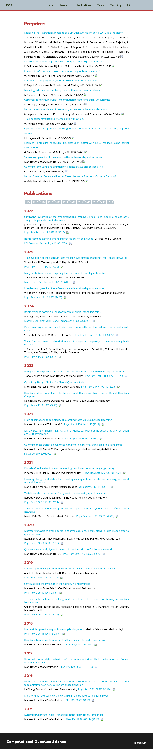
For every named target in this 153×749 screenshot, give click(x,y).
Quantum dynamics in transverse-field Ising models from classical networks (66, 640)
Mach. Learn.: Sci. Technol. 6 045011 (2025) (47, 282)
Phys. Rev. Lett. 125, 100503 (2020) (82, 554)
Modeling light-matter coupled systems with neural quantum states (62, 90)
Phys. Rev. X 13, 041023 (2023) (40, 405)
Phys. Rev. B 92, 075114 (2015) (82, 719)
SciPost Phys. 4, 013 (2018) (77, 644)
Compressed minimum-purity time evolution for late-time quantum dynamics (67, 99)
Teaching (115, 5)
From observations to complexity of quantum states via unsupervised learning (68, 420)
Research (65, 5)
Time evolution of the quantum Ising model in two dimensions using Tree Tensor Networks (75, 257)
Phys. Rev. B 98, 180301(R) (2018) (42, 633)
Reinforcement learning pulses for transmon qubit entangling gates (62, 312)
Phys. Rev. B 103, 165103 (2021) (41, 502)
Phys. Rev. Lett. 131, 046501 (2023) (104, 376)
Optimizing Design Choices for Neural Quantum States (54, 382)
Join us (131, 5)
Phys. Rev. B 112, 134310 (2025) (41, 266)
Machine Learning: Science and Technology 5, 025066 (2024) (57, 321)
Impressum (140, 742)
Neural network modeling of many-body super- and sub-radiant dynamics (65, 109)
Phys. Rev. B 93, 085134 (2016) (94, 689)
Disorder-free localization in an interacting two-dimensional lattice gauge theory (69, 468)
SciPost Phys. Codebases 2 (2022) (79, 438)
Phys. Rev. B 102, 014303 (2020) (41, 543)
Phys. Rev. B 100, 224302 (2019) (41, 614)
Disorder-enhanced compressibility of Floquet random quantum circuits (64, 61)
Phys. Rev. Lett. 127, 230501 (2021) (95, 516)
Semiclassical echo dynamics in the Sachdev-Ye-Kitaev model (57, 583)
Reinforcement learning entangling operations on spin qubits (58, 238)
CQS (9, 5)
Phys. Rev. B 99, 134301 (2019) (40, 592)
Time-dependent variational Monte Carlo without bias (54, 119)
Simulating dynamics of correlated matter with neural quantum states (63, 157)
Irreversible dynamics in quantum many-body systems (54, 629)
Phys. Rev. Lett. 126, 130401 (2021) (103, 472)
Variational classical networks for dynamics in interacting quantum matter (65, 493)
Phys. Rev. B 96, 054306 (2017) (76, 667)
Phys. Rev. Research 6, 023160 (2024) (94, 335)
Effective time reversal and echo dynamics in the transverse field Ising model (66, 695)
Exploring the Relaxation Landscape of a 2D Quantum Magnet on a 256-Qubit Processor (73, 32)
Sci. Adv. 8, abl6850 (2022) (38, 453)
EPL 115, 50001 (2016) (78, 700)
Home (50, 5)
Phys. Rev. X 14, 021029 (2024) (40, 356)
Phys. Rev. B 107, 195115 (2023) (98, 386)
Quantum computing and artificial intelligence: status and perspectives (63, 166)
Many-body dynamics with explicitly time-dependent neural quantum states (66, 273)
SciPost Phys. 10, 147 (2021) (94, 487)
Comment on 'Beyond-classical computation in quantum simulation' (62, 71)
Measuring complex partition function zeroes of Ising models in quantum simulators (71, 568)
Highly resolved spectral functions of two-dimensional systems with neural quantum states (75, 371)
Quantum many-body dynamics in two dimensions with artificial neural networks (69, 549)
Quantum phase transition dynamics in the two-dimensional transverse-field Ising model (73, 444)
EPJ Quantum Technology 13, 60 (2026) (46, 243)
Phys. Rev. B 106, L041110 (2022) (82, 424)
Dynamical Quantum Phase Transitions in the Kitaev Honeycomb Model (64, 714)
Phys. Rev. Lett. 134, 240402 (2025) (43, 297)
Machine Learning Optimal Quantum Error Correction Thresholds (61, 80)
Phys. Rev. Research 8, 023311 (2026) (44, 232)
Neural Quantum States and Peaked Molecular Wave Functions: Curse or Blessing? (70, 176)
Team (100, 5)
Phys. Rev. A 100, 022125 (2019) (41, 577)
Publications (84, 5)
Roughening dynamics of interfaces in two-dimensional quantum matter (64, 288)
